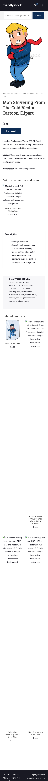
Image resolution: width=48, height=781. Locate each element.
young (26, 301)
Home (5, 93)
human (12, 295)
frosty (23, 292)
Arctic (21, 285)
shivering (20, 298)
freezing (12, 292)
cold (22, 288)
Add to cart (11, 131)
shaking (12, 298)
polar (34, 295)
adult (16, 285)
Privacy (15, 778)
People (12, 93)
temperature (29, 298)
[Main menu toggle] (42, 5)
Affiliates (6, 778)
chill (10, 288)
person (28, 295)
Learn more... (14, 162)
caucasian (28, 285)
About (6, 775)
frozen (29, 292)
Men (19, 93)
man (22, 295)
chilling (16, 288)
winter (20, 301)
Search (38, 15)
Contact (14, 775)
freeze (27, 288)
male (17, 295)
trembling (13, 301)
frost (18, 292)
